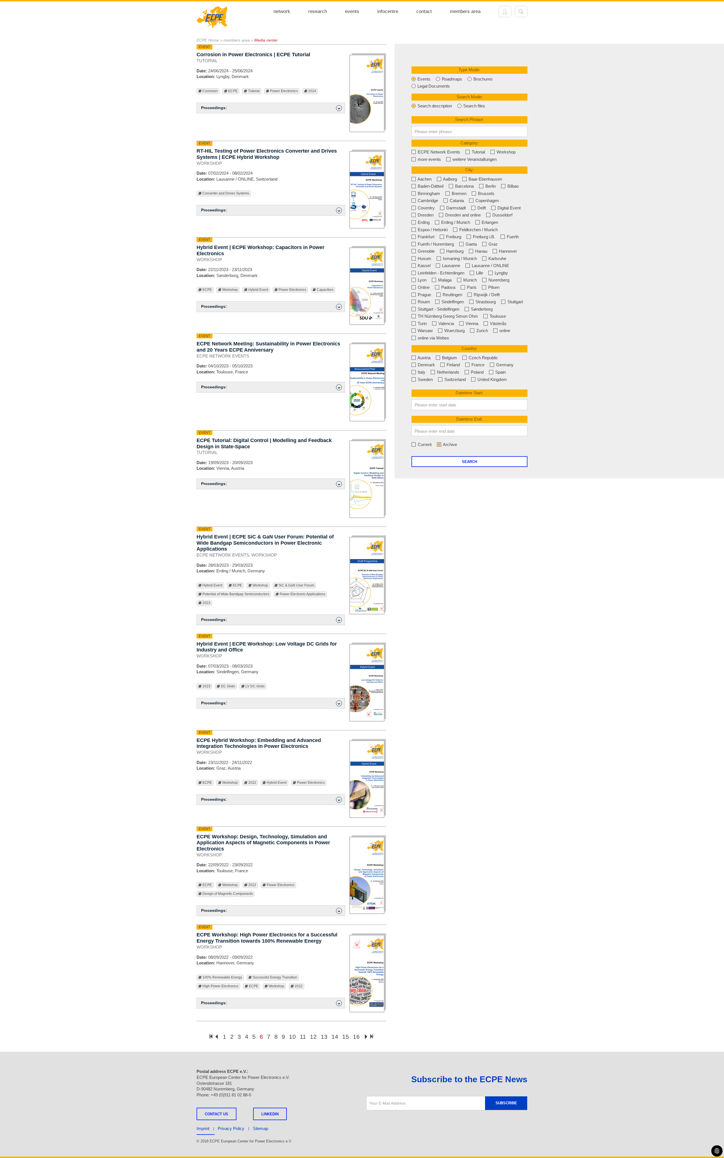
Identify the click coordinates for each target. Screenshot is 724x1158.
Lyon (421, 280)
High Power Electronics (220, 986)
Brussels (485, 193)
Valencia (445, 323)
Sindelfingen (452, 301)
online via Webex (433, 338)
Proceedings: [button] (214, 107)
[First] (211, 1036)
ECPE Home (208, 40)
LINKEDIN (270, 1114)
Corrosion (210, 91)
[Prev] (216, 1037)
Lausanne (450, 265)
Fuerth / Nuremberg (435, 244)
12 (313, 1036)
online (504, 330)
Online (423, 287)
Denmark (426, 364)
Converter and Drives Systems (225, 193)
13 (324, 1036)
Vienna (471, 323)
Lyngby (501, 272)
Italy (421, 372)
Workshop (229, 290)
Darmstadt (455, 207)
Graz (492, 244)
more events (429, 159)
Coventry (426, 207)
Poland (477, 372)
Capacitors (324, 290)
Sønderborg (481, 309)
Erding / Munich (455, 222)
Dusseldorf (501, 215)
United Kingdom (491, 379)
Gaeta (470, 244)
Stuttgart (514, 301)
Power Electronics (283, 91)
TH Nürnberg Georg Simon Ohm (447, 316)
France (477, 364)
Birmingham (428, 193)
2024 (311, 91)
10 (292, 1036)
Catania (456, 200)
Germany (504, 364)
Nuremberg (498, 280)
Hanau (480, 251)
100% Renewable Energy (222, 977)
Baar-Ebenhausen (484, 179)
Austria (423, 357)
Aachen (424, 179)
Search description (434, 105)
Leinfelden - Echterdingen (440, 272)
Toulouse (497, 316)
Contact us (216, 1114)
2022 (251, 783)
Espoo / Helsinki (432, 229)
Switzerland (454, 379)
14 (334, 1036)
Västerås (498, 323)
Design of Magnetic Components (227, 894)
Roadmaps (451, 79)
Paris (471, 287)
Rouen (423, 301)
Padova (447, 287)
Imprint (203, 1128)
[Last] (371, 1036)
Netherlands (447, 372)
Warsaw (425, 330)
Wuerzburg (454, 330)
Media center (266, 40)
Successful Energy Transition (274, 977)
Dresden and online (462, 215)
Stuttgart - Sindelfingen (438, 309)
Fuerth (512, 236)
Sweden (425, 379)
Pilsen (493, 287)
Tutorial (253, 91)
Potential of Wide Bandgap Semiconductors (235, 594)
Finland (452, 364)
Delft (481, 207)
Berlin (490, 186)
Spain (500, 372)
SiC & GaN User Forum (296, 585)
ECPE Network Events (438, 152)
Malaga (444, 280)
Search (469, 462)
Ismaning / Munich (459, 258)
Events (423, 79)
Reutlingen (451, 294)
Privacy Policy (231, 1128)
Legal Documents (433, 86)
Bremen (458, 193)
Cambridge (427, 200)
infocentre (387, 11)
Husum (424, 258)
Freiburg (453, 236)
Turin (422, 323)
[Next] (366, 1037)
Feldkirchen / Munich (478, 229)
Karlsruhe (496, 258)
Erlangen (489, 222)
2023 (206, 603)
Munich (469, 280)
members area (465, 11)
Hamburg (454, 251)
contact (424, 11)
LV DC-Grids (255, 686)
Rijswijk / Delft (486, 294)
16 (356, 1036)
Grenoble (426, 251)
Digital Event (508, 207)
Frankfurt (425, 236)
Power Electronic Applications (302, 594)
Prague (424, 294)
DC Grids (227, 686)
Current (424, 444)
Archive (449, 444)
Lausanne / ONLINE (490, 265)
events (352, 11)
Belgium (449, 357)
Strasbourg (485, 301)
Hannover (507, 251)
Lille (479, 272)
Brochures (482, 79)
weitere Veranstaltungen (474, 159)
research (317, 11)
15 (345, 1036)
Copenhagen (486, 200)
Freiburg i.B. (483, 236)
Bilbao (512, 186)
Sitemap (260, 1128)
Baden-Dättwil (430, 186)
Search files (473, 105)
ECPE (232, 91)
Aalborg (449, 179)
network (281, 11)
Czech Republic (482, 357)
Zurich (481, 330)
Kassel (423, 265)
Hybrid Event (257, 290)
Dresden (425, 215)
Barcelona (464, 186)
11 (303, 1036)
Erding (423, 222)
